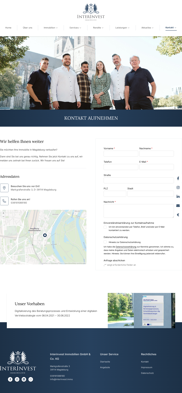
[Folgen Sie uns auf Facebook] (178, 178)
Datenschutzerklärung (126, 246)
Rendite (97, 27)
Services (74, 27)
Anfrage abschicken (114, 260)
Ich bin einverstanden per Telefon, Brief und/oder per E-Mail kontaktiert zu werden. (136, 228)
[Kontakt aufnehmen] (178, 206)
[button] (42, 233)
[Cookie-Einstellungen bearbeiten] (30, 379)
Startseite (105, 361)
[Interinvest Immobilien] (91, 12)
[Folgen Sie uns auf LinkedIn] (178, 197)
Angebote (105, 367)
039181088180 (19, 202)
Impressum (146, 367)
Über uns (27, 27)
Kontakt (170, 27)
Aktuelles (146, 27)
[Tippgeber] (178, 215)
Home (8, 27)
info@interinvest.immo (61, 379)
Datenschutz (147, 373)
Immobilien (49, 27)
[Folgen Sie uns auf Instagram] (178, 187)
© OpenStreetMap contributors (74, 263)
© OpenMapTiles (55, 263)
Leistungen (121, 27)
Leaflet (44, 263)
